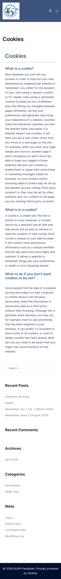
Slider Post (12, 491)
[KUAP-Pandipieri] (11, 10)
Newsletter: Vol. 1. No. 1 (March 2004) (29, 409)
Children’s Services (17, 396)
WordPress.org (14, 536)
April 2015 (11, 459)
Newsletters (12, 485)
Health (9, 403)
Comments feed (15, 530)
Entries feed (13, 523)
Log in (9, 517)
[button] (50, 11)
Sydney (32, 573)
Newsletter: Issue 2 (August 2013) (26, 415)
